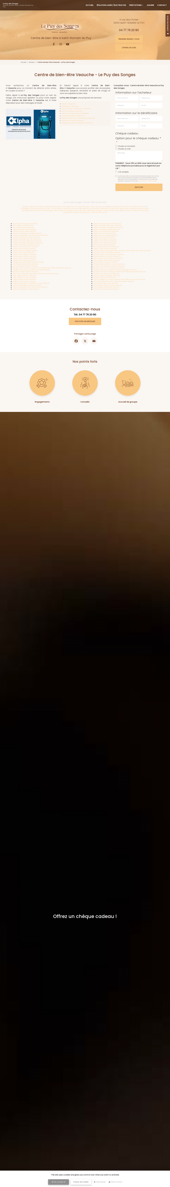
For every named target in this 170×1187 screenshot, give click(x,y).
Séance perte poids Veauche (104, 277)
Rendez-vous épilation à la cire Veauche (108, 264)
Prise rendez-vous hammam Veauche (107, 258)
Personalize (101, 1182)
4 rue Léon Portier (129, 21)
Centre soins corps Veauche (23, 252)
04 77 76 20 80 (129, 30)
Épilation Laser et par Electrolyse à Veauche (78, 118)
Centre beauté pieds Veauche (24, 231)
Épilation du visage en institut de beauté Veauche (32, 270)
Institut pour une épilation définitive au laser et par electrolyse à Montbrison (110, 209)
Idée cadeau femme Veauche (24, 276)
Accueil (90, 5)
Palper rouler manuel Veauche (105, 249)
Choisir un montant (126, 146)
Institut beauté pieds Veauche (24, 281)
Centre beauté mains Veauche (24, 229)
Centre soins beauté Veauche (24, 249)
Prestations (135, 5)
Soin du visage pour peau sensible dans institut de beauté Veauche (119, 279)
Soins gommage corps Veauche (105, 283)
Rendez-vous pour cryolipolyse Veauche (108, 268)
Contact (162, 5)
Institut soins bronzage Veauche (105, 235)
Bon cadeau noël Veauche (23, 225)
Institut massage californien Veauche (107, 225)
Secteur (32, 62)
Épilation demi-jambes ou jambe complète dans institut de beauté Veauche (42, 268)
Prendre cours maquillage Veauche (107, 252)
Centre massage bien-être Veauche (27, 239)
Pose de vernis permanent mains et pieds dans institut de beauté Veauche (122, 251)
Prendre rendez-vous (128, 39)
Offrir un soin (129, 47)
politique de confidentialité (146, 181)
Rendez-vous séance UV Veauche (106, 274)
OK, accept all (59, 1182)
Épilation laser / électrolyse (111, 5)
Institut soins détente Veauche (104, 239)
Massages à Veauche (70, 106)
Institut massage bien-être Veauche (107, 224)
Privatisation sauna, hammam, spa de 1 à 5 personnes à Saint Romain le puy (50, 209)
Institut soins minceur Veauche (104, 241)
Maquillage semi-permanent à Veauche (77, 123)
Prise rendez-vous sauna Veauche (106, 260)
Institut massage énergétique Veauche (108, 227)
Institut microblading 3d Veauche (105, 231)
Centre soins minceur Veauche (24, 256)
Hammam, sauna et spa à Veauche (75, 113)
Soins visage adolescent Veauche (106, 287)
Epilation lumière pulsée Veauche (25, 272)
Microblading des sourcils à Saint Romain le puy (127, 207)
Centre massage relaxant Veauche (26, 245)
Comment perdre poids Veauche (25, 264)
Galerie (150, 5)
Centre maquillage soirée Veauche (26, 237)
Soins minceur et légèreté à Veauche (76, 109)
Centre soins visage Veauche (24, 260)
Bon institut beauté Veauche (23, 227)
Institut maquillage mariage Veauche (27, 285)
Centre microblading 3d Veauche (25, 247)
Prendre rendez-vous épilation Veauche (108, 254)
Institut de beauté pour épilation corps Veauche (31, 283)
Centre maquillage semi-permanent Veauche (30, 235)
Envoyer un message (85, 321)
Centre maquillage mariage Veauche (27, 233)
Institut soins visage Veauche (104, 245)
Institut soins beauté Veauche (104, 233)
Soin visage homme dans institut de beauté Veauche (113, 281)
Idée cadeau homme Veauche (24, 277)
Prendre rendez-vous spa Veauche (106, 256)
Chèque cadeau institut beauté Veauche (28, 262)
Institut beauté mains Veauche (24, 279)
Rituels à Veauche (68, 104)
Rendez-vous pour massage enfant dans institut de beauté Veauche (119, 272)
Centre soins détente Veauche (24, 254)
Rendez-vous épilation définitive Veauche (109, 266)
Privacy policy (116, 1182)
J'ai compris (123, 172)
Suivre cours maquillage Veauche (106, 289)
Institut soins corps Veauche (104, 237)
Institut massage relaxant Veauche (106, 229)
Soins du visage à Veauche (72, 111)
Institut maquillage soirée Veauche (26, 289)
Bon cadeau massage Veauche (25, 224)
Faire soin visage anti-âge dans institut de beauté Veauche (35, 274)
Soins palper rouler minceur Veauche (107, 285)
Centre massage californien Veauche (27, 241)
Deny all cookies (81, 1182)
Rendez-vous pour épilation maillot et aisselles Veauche (114, 270)
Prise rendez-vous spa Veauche (105, 262)
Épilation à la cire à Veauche (72, 120)
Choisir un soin (124, 149)
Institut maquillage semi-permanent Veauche (30, 287)
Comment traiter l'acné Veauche (25, 266)
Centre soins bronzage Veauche (25, 251)
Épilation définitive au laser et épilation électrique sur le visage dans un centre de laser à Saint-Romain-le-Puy (65, 207)
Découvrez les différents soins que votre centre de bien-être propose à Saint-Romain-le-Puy (105, 211)
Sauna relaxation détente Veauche (106, 276)
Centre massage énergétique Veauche (28, 243)
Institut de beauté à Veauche (73, 116)
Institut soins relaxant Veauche (104, 243)
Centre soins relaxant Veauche (24, 258)
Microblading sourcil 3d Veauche (105, 247)
